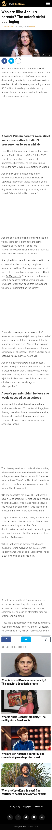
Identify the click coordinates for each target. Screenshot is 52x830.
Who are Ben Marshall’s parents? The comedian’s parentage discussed (22, 755)
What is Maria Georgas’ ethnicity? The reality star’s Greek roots (23, 718)
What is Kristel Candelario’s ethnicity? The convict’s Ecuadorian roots (23, 681)
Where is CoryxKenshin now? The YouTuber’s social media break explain (23, 792)
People (32, 26)
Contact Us (38, 807)
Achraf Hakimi (39, 68)
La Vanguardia (13, 276)
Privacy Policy (15, 807)
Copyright (27, 807)
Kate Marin (8, 26)
